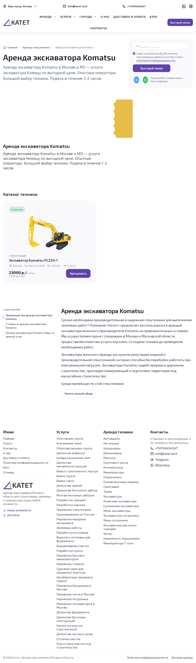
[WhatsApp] (184, 6)
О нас (104, 17)
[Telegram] (191, 6)
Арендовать (78, 273)
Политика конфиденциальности (147, 657)
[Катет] (16, 22)
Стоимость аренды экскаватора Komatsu (26, 325)
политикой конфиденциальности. (156, 60)
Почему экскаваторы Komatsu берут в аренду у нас (30, 334)
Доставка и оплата (130, 17)
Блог (154, 17)
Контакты (98, 28)
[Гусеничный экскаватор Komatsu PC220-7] (50, 233)
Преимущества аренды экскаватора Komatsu (29, 317)
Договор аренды (182, 657)
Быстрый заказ (180, 22)
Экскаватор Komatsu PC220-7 (33, 260)
